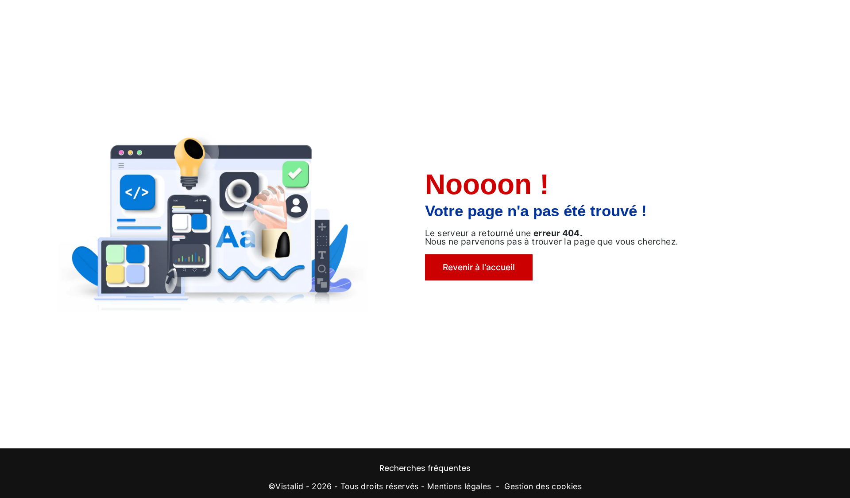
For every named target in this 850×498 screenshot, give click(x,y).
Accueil (67, 15)
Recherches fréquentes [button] (425, 468)
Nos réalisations (722, 15)
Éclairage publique (558, 15)
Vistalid (289, 486)
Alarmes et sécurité (383, 15)
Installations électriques (137, 15)
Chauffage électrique (643, 15)
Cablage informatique (472, 15)
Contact (780, 15)
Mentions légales (459, 486)
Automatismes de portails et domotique (264, 15)
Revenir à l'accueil (479, 267)
